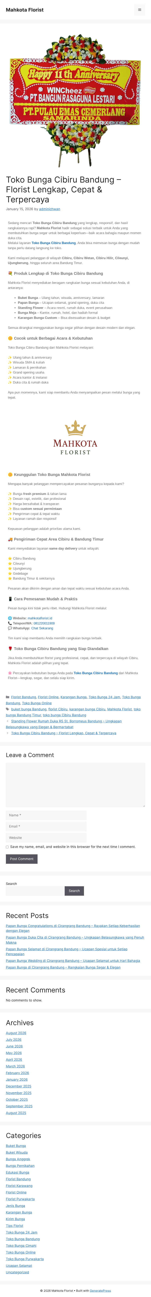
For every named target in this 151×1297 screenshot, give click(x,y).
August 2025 (16, 1113)
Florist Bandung (23, 697)
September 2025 (19, 1106)
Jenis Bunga (15, 1206)
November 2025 (18, 1093)
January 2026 (17, 1080)
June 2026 (14, 1046)
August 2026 (16, 1033)
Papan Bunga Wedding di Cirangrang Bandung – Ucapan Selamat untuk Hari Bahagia (73, 961)
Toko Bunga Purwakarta (25, 1259)
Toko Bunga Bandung (23, 1239)
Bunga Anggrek (18, 1159)
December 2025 (18, 1086)
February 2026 (17, 1073)
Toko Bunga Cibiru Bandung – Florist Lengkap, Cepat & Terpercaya (63, 733)
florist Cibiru (57, 709)
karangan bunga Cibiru (87, 709)
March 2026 (15, 1066)
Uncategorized (17, 1272)
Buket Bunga (16, 1146)
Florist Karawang (19, 1186)
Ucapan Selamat (19, 1266)
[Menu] (139, 10)
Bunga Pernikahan (20, 1166)
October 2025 (17, 1100)
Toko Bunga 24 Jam (104, 697)
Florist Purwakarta (20, 1199)
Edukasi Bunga (17, 1172)
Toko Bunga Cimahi (21, 1246)
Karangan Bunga (74, 697)
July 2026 (13, 1040)
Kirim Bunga (15, 1219)
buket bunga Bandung (28, 709)
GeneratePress (100, 1290)
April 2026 (14, 1060)
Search (11, 884)
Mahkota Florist (25, 10)
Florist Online (48, 697)
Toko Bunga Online (37, 703)
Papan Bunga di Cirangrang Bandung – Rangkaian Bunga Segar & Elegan (63, 967)
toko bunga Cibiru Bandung (64, 715)
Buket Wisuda (17, 1152)
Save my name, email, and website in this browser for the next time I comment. (73, 847)
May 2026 (14, 1053)
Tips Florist (14, 1226)
